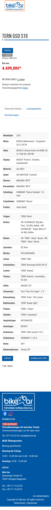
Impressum (32, 503)
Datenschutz (19, 503)
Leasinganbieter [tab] (33, 108)
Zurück (7, 50)
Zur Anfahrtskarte (41, 496)
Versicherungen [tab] (11, 115)
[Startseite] (15, 6)
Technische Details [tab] (13, 108)
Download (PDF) (39, 358)
